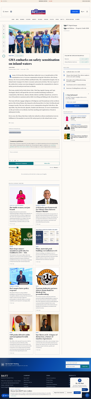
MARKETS (34, 19)
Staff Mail (26, 386)
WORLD (57, 19)
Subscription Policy (50, 386)
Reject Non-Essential (59, 392)
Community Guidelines (51, 384)
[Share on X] (3, 26)
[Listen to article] (3, 51)
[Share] (3, 42)
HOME (13, 19)
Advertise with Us (28, 382)
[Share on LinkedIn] (3, 33)
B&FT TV (62, 19)
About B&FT (26, 378)
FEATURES (40, 19)
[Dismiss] (88, 93)
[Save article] (3, 46)
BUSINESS (22, 19)
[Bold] (10, 161)
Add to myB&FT (19, 55)
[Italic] (12, 161)
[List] (17, 161)
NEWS (17, 19)
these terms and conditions (23, 146)
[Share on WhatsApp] (3, 37)
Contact (26, 384)
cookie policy (13, 396)
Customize (69, 392)
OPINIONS (46, 19)
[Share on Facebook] (3, 29)
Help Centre (26, 380)
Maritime (11, 55)
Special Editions (70, 19)
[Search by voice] (11, 12)
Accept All (77, 392)
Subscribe (75, 11)
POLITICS (52, 19)
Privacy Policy (49, 380)
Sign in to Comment (21, 163)
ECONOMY (28, 19)
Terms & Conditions (51, 378)
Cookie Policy (49, 382)
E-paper (77, 19)
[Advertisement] (77, 41)
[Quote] (15, 161)
